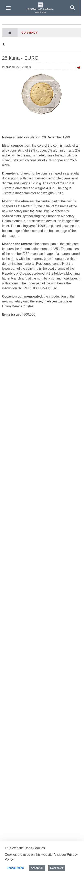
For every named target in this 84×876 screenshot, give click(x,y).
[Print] (79, 67)
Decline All (56, 867)
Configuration (15, 867)
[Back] (3, 44)
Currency (29, 32)
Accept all (37, 867)
